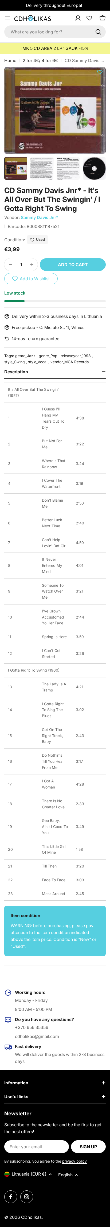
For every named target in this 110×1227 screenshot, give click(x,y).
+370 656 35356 (31, 1027)
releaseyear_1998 (76, 355)
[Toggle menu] (7, 18)
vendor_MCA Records (69, 362)
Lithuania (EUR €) (29, 1174)
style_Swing (15, 362)
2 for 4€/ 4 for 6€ (40, 60)
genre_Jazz (26, 355)
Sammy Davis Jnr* (39, 217)
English (65, 1174)
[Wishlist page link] (89, 18)
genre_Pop (48, 355)
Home (10, 60)
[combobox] (55, 31)
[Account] (85, 18)
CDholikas (31, 1217)
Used (40, 239)
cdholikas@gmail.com (37, 1036)
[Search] (98, 32)
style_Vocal (38, 362)
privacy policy (74, 1161)
